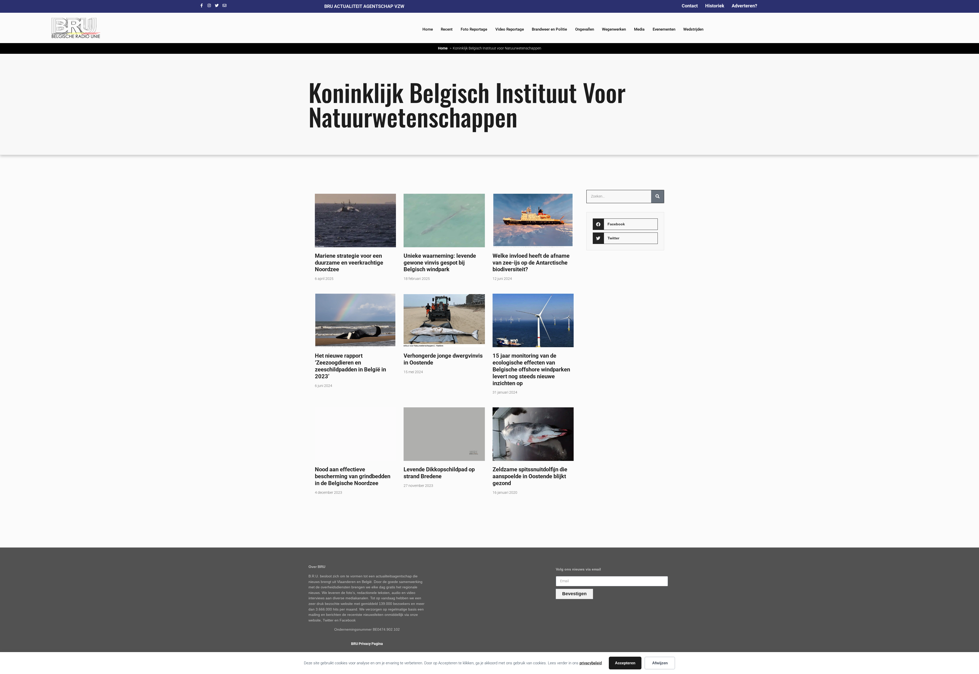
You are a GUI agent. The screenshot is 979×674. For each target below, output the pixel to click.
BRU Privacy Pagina (367, 644)
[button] (625, 224)
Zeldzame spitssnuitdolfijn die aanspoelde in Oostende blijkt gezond (530, 476)
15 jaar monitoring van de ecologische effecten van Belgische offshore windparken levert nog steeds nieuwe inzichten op (531, 369)
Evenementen (664, 29)
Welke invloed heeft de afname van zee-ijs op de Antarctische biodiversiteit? (531, 262)
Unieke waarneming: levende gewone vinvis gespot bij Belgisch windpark (440, 262)
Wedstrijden (693, 29)
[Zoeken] (657, 196)
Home (427, 29)
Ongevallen (584, 29)
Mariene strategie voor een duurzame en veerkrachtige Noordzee (349, 262)
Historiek (714, 5)
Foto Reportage (474, 29)
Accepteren (625, 663)
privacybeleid (590, 663)
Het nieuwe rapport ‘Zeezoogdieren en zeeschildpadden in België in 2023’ (350, 366)
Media (639, 29)
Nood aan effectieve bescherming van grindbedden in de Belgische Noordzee (352, 476)
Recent (447, 29)
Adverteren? (744, 5)
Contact (690, 5)
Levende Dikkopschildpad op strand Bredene (439, 472)
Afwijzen (660, 663)
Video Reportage (509, 29)
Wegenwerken (614, 29)
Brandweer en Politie (549, 29)
